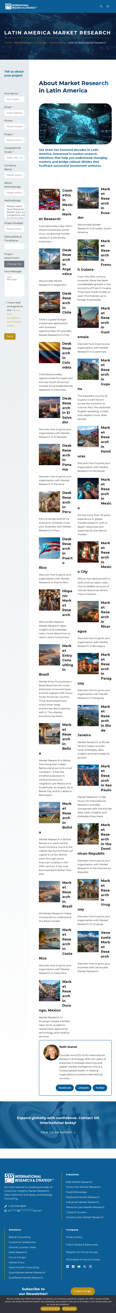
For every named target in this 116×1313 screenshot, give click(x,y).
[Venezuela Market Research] (88, 941)
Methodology (12, 200)
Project (8, 134)
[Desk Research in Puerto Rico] (49, 547)
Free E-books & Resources (82, 1244)
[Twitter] (84, 1266)
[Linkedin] (67, 1266)
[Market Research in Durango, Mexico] (49, 990)
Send (10, 336)
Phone (8, 120)
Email (7, 107)
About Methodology (12, 184)
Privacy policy (69, 1309)
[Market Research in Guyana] (88, 369)
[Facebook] (73, 1266)
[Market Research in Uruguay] (88, 889)
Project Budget (13, 223)
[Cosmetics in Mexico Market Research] (49, 199)
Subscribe (83, 1291)
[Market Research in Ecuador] (88, 197)
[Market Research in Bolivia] (49, 812)
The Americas (57, 42)
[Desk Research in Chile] (49, 302)
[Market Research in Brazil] (49, 891)
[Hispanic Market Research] (49, 599)
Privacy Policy (74, 1237)
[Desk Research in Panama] (49, 454)
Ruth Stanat (68, 1047)
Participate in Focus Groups (83, 1259)
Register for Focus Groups (82, 1252)
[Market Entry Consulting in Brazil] (49, 654)
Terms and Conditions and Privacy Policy (14, 318)
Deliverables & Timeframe (13, 238)
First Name (11, 93)
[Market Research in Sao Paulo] (88, 774)
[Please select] (14, 206)
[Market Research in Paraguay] (88, 663)
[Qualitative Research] (14, 218)
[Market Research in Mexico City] (88, 551)
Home (8, 42)
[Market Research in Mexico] (88, 488)
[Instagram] (90, 1266)
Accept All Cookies (50, 1309)
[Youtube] (79, 1266)
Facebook (65, 1087)
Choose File (14, 264)
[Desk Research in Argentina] (49, 258)
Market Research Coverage (30, 42)
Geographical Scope (12, 149)
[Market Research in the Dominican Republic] (88, 833)
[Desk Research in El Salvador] (49, 407)
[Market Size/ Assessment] (14, 212)
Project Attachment (11, 256)
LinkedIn (83, 1087)
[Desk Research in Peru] (49, 501)
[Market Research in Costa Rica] (49, 938)
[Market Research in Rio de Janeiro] (88, 715)
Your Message (13, 271)
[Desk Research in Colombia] (49, 352)
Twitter (99, 1087)
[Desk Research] (14, 209)
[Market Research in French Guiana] (88, 249)
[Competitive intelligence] (14, 215)
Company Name (10, 167)
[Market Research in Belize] (49, 733)
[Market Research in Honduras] (88, 436)
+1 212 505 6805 (17, 1206)
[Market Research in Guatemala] (88, 317)
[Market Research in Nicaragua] (88, 611)
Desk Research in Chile (66, 302)
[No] (112, 1304)
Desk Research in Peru (66, 502)
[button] (101, 6)
